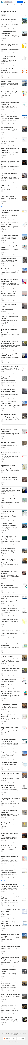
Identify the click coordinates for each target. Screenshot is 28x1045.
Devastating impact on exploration (8, 512)
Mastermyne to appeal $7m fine (9, 857)
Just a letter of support (8, 196)
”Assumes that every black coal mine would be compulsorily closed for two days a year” (10, 802)
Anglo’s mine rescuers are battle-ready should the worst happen (9, 837)
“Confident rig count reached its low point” (10, 211)
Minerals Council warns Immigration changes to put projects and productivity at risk (10, 140)
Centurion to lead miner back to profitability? (10, 162)
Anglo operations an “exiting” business (10, 897)
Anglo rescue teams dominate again (10, 834)
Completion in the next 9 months (8, 970)
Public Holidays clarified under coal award (10, 799)
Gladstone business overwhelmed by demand (8, 524)
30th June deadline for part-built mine (9, 317)
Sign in (25, 2)
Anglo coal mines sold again (9, 752)
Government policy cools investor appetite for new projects (9, 683)
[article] (14, 23)
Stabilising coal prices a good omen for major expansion (10, 611)
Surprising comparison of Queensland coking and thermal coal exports (10, 345)
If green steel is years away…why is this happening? (10, 342)
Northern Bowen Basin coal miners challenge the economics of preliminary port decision (9, 250)
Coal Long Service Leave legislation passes (8, 402)
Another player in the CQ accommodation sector (8, 20)
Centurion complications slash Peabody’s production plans (8, 848)
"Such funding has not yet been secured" (9, 430)
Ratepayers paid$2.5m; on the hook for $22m (10, 774)
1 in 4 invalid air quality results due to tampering (10, 692)
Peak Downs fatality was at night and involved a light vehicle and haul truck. (10, 237)
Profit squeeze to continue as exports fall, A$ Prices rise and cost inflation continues (10, 368)
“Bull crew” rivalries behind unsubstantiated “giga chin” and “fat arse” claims (10, 540)
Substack (7, 1042)
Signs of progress (6, 1017)
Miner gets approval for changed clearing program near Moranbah (9, 321)
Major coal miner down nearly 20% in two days (10, 223)
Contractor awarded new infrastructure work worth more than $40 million (10, 444)
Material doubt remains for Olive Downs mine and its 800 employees (10, 199)
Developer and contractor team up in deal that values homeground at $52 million (10, 23)
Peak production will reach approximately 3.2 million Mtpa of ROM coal (9, 333)
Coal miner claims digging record (9, 305)
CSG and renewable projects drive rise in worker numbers (10, 926)
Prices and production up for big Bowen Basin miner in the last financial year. (9, 296)
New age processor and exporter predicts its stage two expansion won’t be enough (9, 528)
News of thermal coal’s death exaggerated (10, 644)
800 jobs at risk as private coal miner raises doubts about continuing (10, 434)
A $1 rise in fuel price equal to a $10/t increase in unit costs (10, 913)
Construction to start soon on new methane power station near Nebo (9, 974)
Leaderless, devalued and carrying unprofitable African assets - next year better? (10, 418)
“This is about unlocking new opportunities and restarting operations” (8, 381)
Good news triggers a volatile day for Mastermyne (10, 731)
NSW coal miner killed (7, 186)
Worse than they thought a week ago (9, 415)
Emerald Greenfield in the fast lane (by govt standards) (10, 935)
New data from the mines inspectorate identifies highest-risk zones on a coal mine (9, 48)
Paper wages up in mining (9, 762)
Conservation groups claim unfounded (9, 811)
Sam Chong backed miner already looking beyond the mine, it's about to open (10, 469)
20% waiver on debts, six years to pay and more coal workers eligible (10, 406)
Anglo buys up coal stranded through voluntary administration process (10, 961)
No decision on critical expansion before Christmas (9, 94)
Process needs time (7, 127)
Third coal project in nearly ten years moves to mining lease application (10, 503)
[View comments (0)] (8, 28)
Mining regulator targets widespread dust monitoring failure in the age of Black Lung (10, 696)
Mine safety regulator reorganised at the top (8, 786)
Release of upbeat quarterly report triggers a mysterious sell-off (9, 227)
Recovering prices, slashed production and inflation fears (10, 885)
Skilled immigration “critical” (9, 138)
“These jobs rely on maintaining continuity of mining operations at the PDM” (10, 36)
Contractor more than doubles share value (10, 597)
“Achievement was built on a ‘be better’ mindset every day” (9, 308)
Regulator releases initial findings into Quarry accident (10, 949)
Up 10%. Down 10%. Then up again (9, 728)
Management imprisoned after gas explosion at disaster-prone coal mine (10, 706)
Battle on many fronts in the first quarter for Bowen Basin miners (9, 888)
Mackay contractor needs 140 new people (10, 149)
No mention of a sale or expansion (8, 69)
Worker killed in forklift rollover (10, 946)
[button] (2, 4)
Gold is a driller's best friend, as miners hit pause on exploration (9, 632)
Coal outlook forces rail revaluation (8, 57)
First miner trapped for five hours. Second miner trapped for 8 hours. (9, 393)
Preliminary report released (9, 235)
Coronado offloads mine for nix (10, 668)
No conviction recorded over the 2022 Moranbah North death (10, 490)
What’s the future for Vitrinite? (10, 994)
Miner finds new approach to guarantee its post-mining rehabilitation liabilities (8, 551)
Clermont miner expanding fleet (9, 174)
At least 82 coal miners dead (9, 704)
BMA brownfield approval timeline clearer (8, 32)
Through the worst (6, 81)
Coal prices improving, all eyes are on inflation (10, 910)
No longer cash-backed (8, 548)
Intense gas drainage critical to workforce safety (10, 354)
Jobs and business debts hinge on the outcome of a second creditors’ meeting (10, 997)
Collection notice (14, 1034)
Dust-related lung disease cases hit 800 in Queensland (9, 588)
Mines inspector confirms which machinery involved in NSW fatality (9, 130)
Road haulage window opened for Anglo (10, 958)
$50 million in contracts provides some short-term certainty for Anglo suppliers (10, 1020)
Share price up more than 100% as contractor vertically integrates (9, 153)
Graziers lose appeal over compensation (8, 982)
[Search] (25, 15)
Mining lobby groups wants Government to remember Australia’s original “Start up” (10, 660)
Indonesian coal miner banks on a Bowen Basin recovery (9, 480)
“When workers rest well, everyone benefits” (8, 560)
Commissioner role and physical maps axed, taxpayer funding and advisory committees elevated (9, 790)
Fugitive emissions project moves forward (9, 622)
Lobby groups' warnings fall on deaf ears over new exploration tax (10, 515)
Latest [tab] (3, 15)
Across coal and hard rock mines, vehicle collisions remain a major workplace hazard (9, 106)
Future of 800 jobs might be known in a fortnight (9, 280)
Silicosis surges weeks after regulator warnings (9, 584)
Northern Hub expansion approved (8, 1006)
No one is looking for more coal (10, 630)
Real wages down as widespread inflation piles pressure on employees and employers (10, 765)
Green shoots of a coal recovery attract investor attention (9, 600)
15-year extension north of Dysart (9, 330)
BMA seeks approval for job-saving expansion (9, 825)
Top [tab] (7, 15)
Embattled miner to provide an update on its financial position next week (10, 283)
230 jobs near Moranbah (8, 442)
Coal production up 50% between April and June (8, 292)
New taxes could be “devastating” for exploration (10, 657)
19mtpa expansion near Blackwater (8, 715)
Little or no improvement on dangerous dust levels (9, 45)
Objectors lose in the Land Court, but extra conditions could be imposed (10, 1009)
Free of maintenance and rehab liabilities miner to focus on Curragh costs (10, 671)
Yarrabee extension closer (9, 608)
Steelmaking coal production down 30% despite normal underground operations (9, 901)
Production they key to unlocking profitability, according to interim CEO (10, 177)
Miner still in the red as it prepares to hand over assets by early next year (10, 271)
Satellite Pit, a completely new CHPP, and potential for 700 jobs (10, 938)
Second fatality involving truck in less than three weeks (10, 188)
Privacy (20, 1033)
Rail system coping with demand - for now (8, 740)
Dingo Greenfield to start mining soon (8, 466)
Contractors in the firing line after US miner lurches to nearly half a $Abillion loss (10, 119)
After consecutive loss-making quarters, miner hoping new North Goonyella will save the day (9, 165)
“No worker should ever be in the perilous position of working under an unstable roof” (10, 860)
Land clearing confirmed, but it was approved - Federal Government (10, 814)
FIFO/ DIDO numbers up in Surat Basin (9, 922)
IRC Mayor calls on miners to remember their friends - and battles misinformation (10, 777)
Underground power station (9, 619)
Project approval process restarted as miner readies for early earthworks (10, 719)
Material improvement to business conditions (8, 869)
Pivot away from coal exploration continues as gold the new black (9, 214)
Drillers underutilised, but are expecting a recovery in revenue (9, 873)
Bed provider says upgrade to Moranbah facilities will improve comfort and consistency (9, 563)
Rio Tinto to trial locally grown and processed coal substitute (9, 260)
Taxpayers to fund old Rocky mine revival (9, 377)
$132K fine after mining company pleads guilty (8, 390)
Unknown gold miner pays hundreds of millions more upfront (10, 754)
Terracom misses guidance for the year (10, 453)
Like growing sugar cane (8, 258)
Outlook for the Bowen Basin (9, 366)
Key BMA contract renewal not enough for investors (8, 60)
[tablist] (5, 15)
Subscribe (19, 2)
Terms (24, 1033)
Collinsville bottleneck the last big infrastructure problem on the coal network (9, 743)
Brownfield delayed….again (9, 92)
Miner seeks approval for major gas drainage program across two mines (10, 358)
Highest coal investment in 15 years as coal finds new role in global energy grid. (10, 648)
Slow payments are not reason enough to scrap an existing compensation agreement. (8, 986)
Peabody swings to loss (8, 846)
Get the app (21, 1038)
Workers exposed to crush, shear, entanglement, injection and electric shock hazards (10, 575)
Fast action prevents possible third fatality (10, 103)
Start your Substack (10, 1038)
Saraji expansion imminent (9, 823)
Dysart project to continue (9, 477)
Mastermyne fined (6, 488)
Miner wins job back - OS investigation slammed (8, 537)
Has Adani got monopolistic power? (9, 246)
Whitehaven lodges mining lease (9, 499)
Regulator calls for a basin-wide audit (9, 572)
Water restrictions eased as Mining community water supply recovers (9, 83)
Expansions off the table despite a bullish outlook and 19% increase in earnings (10, 73)
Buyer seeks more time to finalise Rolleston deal (8, 680)
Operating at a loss (7, 269)
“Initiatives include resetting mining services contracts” (9, 115)
